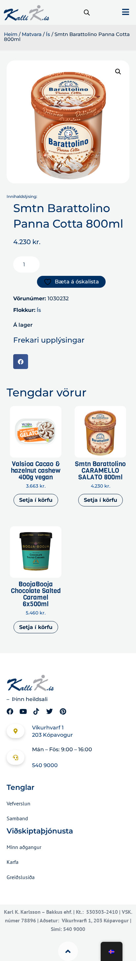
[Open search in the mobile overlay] (87, 13)
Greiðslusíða (21, 877)
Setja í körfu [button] (35, 500)
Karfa (12, 862)
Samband (17, 818)
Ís (48, 34)
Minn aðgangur (24, 847)
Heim (10, 34)
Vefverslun (18, 803)
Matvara (32, 34)
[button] (118, 72)
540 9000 (45, 765)
